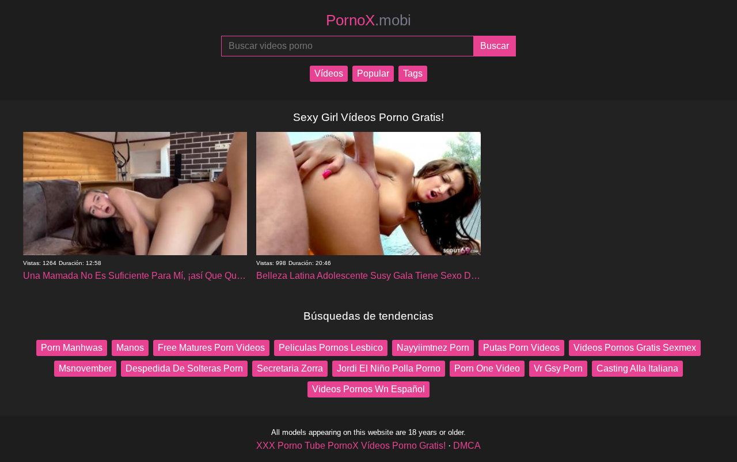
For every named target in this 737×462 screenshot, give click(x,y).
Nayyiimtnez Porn (433, 348)
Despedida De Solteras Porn (184, 368)
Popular (373, 73)
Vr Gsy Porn (558, 368)
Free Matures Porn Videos (211, 348)
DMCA (467, 445)
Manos (130, 348)
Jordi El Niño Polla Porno (388, 368)
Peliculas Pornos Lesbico (331, 348)
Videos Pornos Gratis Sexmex (634, 348)
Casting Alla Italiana (637, 368)
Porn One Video (487, 368)
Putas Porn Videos (521, 348)
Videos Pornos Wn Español (368, 389)
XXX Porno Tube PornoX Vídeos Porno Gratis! (351, 445)
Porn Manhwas (71, 348)
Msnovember (85, 368)
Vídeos (328, 73)
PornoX (368, 20)
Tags (413, 73)
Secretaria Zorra (290, 368)
